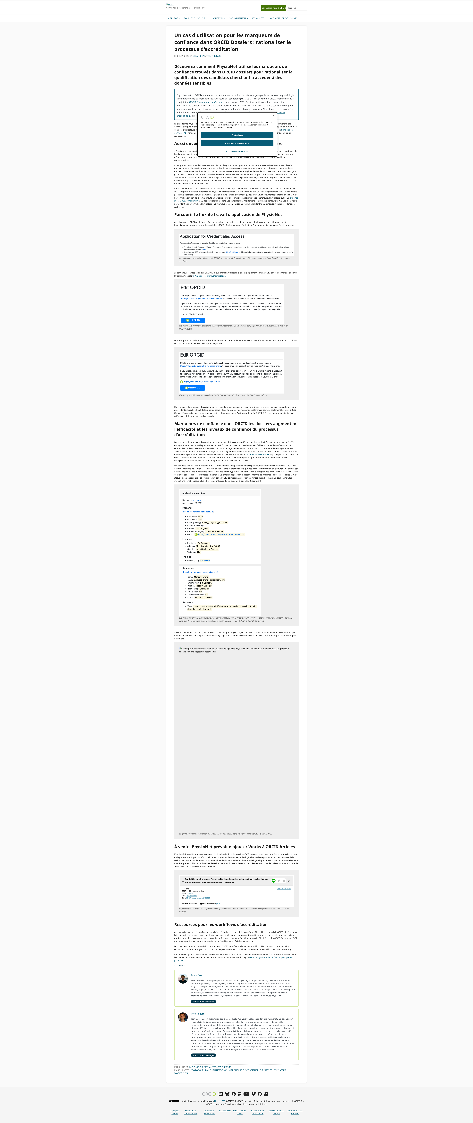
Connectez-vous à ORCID (274, 8)
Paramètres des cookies (295, 1112)
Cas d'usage (224, 1067)
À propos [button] (173, 18)
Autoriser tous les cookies (237, 143)
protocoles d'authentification (209, 1070)
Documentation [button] (237, 18)
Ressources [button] (258, 18)
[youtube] (246, 1095)
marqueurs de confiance (257, 454)
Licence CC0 (219, 1101)
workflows (181, 1073)
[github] (260, 1095)
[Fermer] (273, 115)
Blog (192, 1067)
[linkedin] (221, 1095)
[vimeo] (253, 1095)
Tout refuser (237, 135)
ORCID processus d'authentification (209, 275)
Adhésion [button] (217, 18)
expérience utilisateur (273, 1070)
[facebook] (234, 1095)
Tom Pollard (198, 1013)
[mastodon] (239, 1095)
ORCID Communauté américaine (206, 102)
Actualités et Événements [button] (283, 18)
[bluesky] (227, 1095)
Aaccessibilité (225, 1110)
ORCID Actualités (206, 1067)
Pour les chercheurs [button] (195, 18)
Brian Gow (197, 975)
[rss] (266, 1095)
